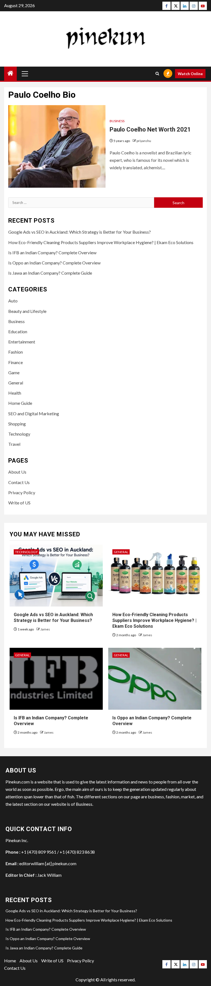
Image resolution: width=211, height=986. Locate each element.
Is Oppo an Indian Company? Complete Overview (54, 262)
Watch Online (190, 73)
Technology (19, 433)
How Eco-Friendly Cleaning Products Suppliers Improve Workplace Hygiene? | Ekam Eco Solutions (100, 242)
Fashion (15, 351)
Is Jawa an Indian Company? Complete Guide (50, 272)
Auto (13, 300)
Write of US (19, 502)
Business (117, 121)
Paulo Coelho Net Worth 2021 (150, 129)
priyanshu (144, 141)
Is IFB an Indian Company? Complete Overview (52, 252)
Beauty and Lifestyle (27, 311)
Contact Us (19, 482)
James (45, 629)
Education (17, 331)
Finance (15, 362)
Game (14, 372)
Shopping (17, 423)
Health (14, 392)
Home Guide (20, 403)
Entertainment (21, 341)
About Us (17, 471)
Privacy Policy (21, 492)
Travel (14, 444)
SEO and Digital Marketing (33, 413)
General (15, 382)
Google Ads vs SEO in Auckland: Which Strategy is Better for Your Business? (79, 231)
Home (10, 960)
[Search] (157, 73)
